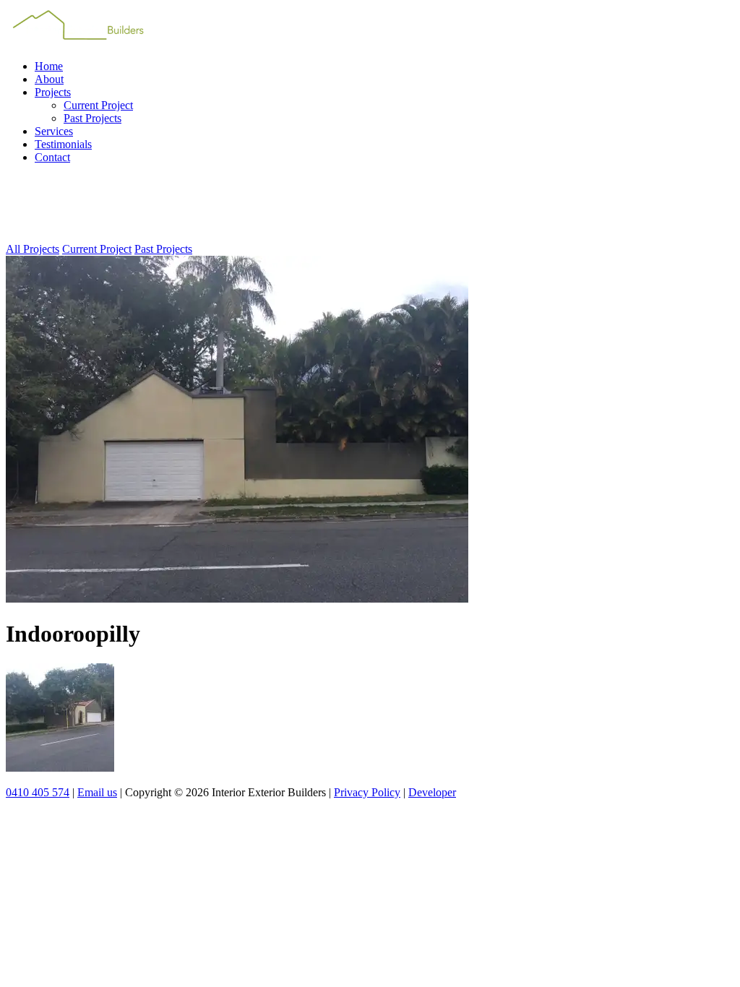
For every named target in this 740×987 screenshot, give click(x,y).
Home (49, 66)
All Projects (32, 249)
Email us (97, 792)
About (49, 79)
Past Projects (92, 118)
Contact (52, 157)
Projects (53, 92)
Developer (432, 792)
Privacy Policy (367, 792)
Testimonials (63, 144)
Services (54, 131)
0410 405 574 (37, 792)
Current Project (98, 105)
